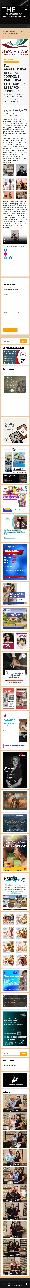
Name (5, 313)
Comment (6, 294)
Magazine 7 (11, 1285)
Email (18, 313)
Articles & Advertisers (11, 62)
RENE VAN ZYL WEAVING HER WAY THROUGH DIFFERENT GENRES (15, 271)
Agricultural (8, 59)
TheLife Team (10, 94)
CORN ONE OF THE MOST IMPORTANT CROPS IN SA (11, 266)
